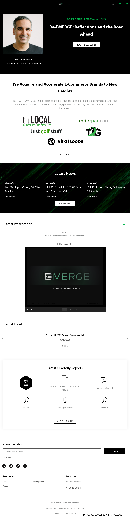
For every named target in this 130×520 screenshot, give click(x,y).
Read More (65, 154)
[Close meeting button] (127, 512)
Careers (6, 486)
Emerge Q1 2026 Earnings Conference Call (65, 335)
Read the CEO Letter (86, 44)
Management (38, 481)
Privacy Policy (56, 502)
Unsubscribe (7, 458)
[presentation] (113, 4)
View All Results (65, 421)
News (5, 481)
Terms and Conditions (71, 502)
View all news (65, 203)
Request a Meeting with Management (105, 514)
